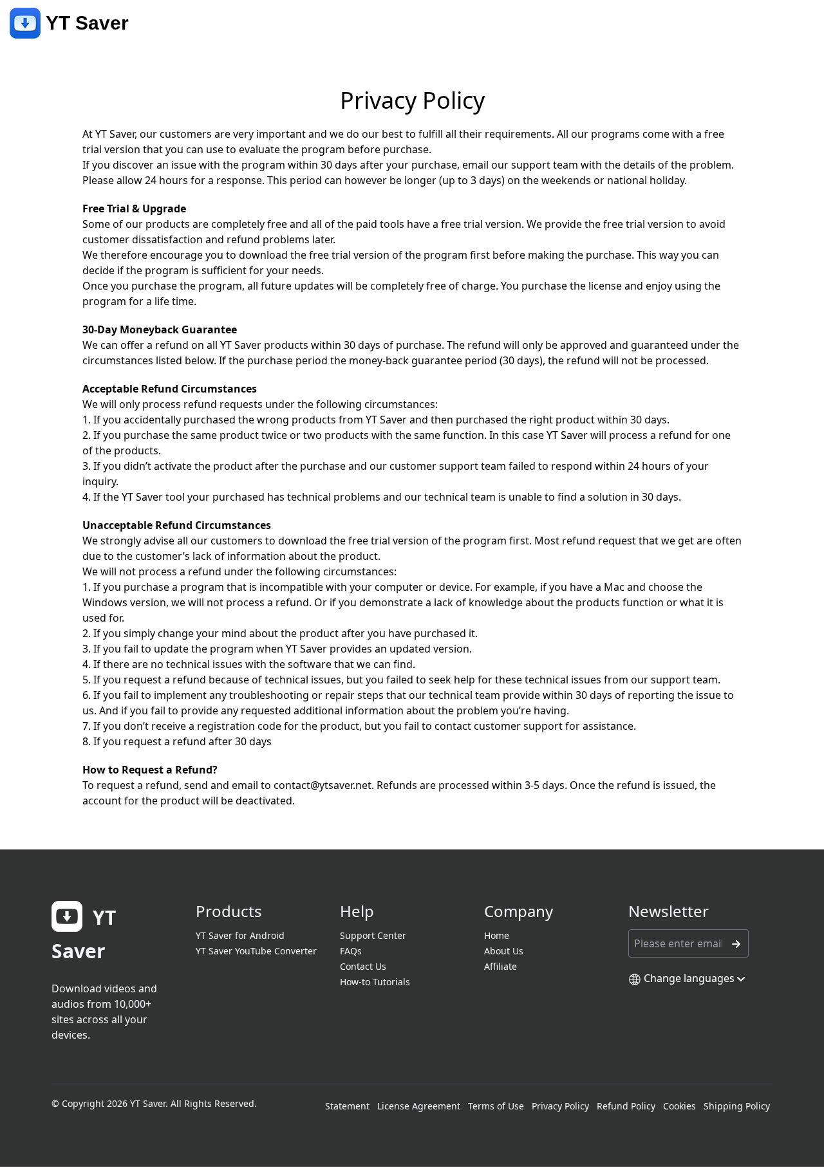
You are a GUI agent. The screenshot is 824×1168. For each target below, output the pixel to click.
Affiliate (500, 966)
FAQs (351, 951)
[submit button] (736, 943)
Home (496, 935)
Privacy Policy (560, 1106)
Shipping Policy (737, 1106)
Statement (347, 1106)
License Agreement (418, 1106)
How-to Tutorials (375, 982)
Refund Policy (626, 1106)
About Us (503, 951)
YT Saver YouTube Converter (256, 951)
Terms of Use (496, 1106)
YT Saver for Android (240, 935)
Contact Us (363, 966)
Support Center (373, 935)
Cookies (679, 1106)
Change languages (689, 978)
